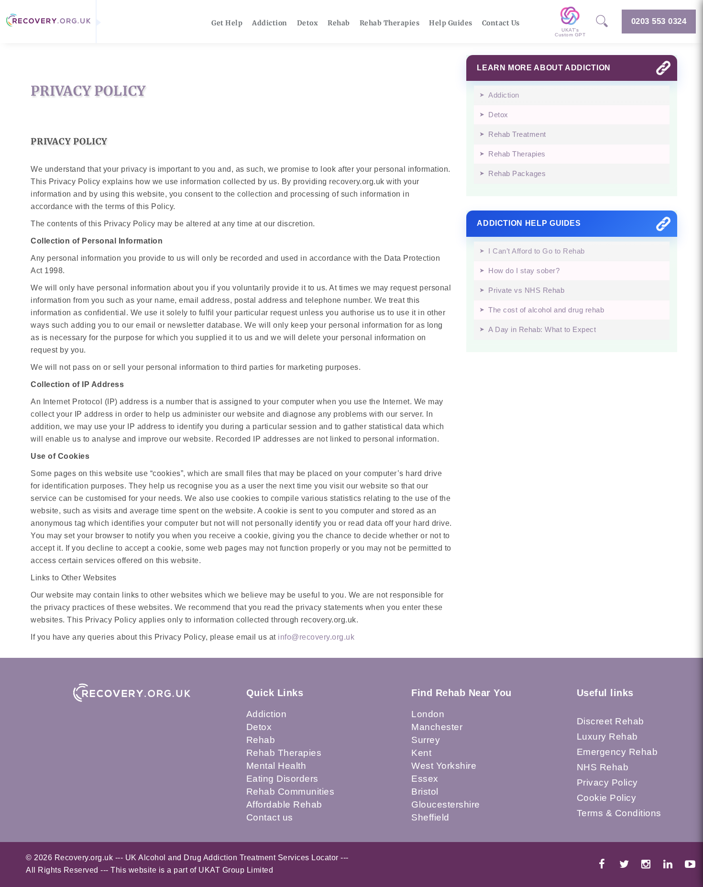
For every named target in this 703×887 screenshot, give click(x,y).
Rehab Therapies (390, 23)
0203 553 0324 (659, 21)
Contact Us (501, 23)
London (427, 714)
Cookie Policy (607, 798)
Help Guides (450, 23)
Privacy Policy (607, 782)
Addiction (269, 23)
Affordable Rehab (284, 804)
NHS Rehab (603, 767)
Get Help (226, 23)
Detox (308, 23)
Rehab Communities (290, 792)
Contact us (269, 817)
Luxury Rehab (607, 737)
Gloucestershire (445, 804)
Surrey (425, 740)
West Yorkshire (443, 766)
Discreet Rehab (610, 721)
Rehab (339, 23)
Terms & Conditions (619, 813)
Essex (425, 779)
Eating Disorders (282, 779)
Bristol (425, 792)
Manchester (436, 727)
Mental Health (276, 766)
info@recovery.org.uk (316, 637)
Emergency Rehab (617, 752)
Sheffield (430, 817)
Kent (421, 753)
